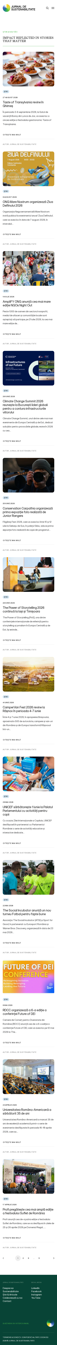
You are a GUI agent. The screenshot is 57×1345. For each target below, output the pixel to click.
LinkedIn (35, 1288)
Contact (7, 1301)
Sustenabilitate (11, 1291)
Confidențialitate (31, 1337)
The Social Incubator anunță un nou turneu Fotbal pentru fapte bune (27, 912)
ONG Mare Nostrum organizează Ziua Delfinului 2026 (28, 204)
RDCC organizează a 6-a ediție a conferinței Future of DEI (25, 1012)
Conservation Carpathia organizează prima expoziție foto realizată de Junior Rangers (28, 512)
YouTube (35, 1297)
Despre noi (8, 1288)
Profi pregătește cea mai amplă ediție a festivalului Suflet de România (28, 1211)
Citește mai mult (12, 134)
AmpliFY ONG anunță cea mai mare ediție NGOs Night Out (27, 303)
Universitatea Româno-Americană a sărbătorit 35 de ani (27, 1111)
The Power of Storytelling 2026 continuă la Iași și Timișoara (23, 609)
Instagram (36, 1294)
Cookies (44, 1337)
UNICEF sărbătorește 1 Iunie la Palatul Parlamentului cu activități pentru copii (28, 811)
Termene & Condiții (12, 1337)
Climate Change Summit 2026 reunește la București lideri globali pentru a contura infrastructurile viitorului (25, 406)
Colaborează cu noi (12, 1297)
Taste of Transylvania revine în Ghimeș (23, 104)
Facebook (36, 1291)
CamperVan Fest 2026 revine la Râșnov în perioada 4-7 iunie (24, 709)
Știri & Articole (10, 1294)
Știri (6, 92)
